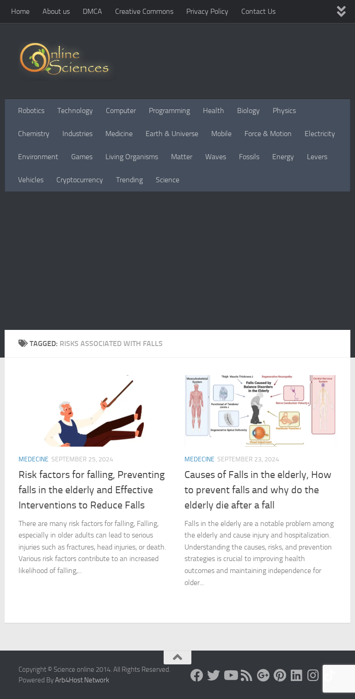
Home (20, 11)
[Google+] (263, 675)
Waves (215, 156)
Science (167, 179)
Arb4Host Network (82, 680)
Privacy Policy (207, 11)
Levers (317, 156)
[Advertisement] (177, 260)
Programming (169, 110)
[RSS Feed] (246, 675)
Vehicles (30, 179)
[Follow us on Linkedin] (296, 675)
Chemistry (33, 133)
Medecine (33, 459)
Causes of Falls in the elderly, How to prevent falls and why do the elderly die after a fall (257, 490)
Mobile (221, 133)
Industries (77, 133)
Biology (248, 110)
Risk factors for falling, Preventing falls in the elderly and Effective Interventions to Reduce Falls (91, 490)
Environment (38, 156)
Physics (284, 110)
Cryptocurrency (79, 179)
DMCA (92, 11)
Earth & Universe (172, 133)
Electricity (320, 133)
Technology (75, 110)
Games (81, 156)
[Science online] (196, 675)
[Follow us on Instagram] (313, 675)
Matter (181, 156)
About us (56, 11)
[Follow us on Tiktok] (330, 675)
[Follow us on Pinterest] (280, 675)
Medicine (119, 133)
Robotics (31, 110)
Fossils (249, 156)
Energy (283, 156)
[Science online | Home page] (67, 61)
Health (213, 110)
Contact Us (258, 11)
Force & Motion (268, 133)
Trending (129, 179)
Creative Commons (144, 11)
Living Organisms (131, 156)
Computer (121, 110)
